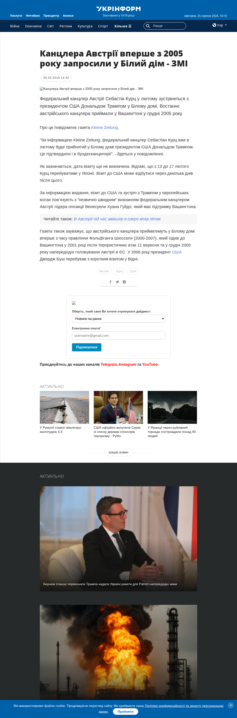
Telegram (109, 364)
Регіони (65, 26)
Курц (119, 271)
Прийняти (126, 711)
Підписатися (86, 347)
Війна (15, 26)
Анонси (68, 16)
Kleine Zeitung (104, 127)
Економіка (33, 26)
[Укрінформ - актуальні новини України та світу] (118, 8)
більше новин (118, 452)
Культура (85, 26)
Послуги (16, 16)
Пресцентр (51, 16)
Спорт (103, 26)
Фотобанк (33, 16)
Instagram (127, 364)
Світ (50, 26)
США (177, 252)
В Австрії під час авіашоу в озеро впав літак (117, 219)
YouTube (150, 364)
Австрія (104, 271)
